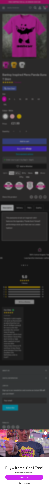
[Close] (45, 433)
